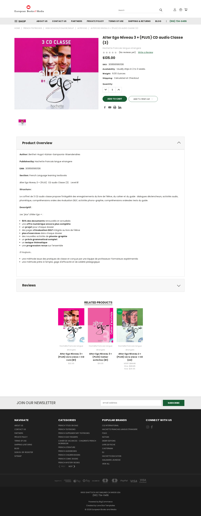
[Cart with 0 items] (185, 9)
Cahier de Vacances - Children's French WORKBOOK (77, 442)
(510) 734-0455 (178, 21)
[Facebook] (104, 107)
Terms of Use (115, 21)
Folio (104, 433)
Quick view (71, 322)
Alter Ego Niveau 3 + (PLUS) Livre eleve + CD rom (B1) (71, 356)
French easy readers (68, 437)
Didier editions (109, 441)
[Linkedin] (119, 107)
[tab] (100, 143)
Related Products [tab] (98, 303)
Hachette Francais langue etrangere (119, 429)
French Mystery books (69, 462)
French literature (66, 447)
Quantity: (108, 84)
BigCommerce (105, 501)
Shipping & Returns (139, 21)
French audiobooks (67, 451)
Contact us (59, 21)
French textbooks (66, 429)
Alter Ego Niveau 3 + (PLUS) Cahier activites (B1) (100, 356)
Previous (193, 506)
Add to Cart (71, 327)
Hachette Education (111, 456)
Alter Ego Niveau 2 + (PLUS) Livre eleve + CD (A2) (130, 356)
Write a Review (145, 52)
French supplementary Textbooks (74, 433)
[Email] (109, 107)
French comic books (68, 458)
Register (29, 452)
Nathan (105, 437)
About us (41, 21)
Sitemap (17, 456)
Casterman (107, 448)
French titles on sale (68, 425)
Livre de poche (108, 444)
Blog (158, 21)
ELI (103, 452)
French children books (69, 455)
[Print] (114, 107)
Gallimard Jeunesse (111, 460)
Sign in (17, 452)
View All (105, 463)
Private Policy (95, 21)
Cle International (110, 425)
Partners (76, 21)
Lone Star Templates (106, 505)
